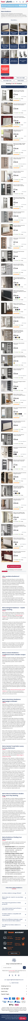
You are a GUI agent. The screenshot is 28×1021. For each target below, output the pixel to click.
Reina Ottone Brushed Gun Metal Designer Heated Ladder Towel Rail (19, 526)
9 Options (24, 454)
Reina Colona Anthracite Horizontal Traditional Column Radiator (19, 291)
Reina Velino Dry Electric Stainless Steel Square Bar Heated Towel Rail (18, 487)
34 (25, 122)
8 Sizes (24, 150)
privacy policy (12, 970)
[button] (23, 1)
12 (25, 309)
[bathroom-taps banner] (14, 5)
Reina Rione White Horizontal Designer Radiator (19, 552)
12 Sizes (24, 232)
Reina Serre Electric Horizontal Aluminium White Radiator (19, 104)
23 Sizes (24, 204)
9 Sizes (24, 191)
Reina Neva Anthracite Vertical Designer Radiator (19, 473)
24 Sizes (24, 478)
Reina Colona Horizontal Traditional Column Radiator (19, 117)
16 (25, 136)
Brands (4, 8)
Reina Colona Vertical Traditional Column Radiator (19, 304)
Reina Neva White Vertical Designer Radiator (18, 499)
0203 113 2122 (14, 983)
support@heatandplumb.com (14, 980)
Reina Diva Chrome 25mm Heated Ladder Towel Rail (18, 91)
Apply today (14, 953)
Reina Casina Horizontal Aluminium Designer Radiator (19, 538)
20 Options (23, 400)
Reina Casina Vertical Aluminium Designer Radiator (19, 395)
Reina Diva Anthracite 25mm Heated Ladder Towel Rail (19, 460)
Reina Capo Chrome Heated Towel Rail (19, 238)
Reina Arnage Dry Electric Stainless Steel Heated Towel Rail (19, 278)
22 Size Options (23, 218)
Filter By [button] (4, 86)
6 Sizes (24, 323)
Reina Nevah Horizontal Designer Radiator (18, 130)
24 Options (23, 544)
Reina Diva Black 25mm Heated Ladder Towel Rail (18, 185)
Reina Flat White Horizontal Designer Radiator (19, 226)
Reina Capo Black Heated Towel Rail (18, 252)
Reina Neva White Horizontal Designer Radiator (19, 422)
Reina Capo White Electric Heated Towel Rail (18, 435)
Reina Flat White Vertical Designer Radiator (18, 172)
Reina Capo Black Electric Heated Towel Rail (18, 369)
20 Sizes (24, 177)
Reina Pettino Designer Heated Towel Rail (19, 448)
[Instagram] (18, 975)
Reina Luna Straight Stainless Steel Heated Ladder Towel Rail (19, 144)
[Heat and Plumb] (8, 1)
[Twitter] (12, 975)
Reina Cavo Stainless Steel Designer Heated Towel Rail (19, 513)
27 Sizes (24, 96)
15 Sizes (24, 244)
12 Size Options (23, 164)
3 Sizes (24, 110)
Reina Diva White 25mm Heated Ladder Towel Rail (18, 265)
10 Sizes (24, 270)
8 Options (24, 519)
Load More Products (15, 566)
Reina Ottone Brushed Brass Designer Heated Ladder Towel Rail (19, 356)
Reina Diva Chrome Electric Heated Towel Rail (18, 212)
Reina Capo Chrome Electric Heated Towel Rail (19, 158)
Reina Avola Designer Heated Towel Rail (19, 382)
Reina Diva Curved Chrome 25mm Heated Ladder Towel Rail (19, 198)
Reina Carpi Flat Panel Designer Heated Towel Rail (19, 317)
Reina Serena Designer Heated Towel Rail (19, 408)
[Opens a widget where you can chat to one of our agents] (23, 1018)
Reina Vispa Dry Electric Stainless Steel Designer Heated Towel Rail (18, 331)
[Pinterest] (15, 975)
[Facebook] (9, 975)
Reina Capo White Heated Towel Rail (18, 344)
